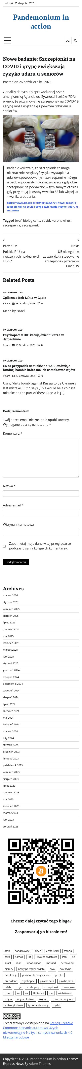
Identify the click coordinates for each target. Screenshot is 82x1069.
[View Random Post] (67, 40)
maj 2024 (8, 717)
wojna (8, 999)
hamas (19, 957)
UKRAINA (38, 993)
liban (18, 963)
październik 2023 (13, 765)
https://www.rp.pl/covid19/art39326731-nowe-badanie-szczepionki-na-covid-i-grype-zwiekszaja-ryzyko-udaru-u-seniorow (43, 206)
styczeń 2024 (10, 745)
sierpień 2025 (11, 615)
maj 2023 (8, 799)
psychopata (47, 981)
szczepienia (11, 225)
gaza (7, 957)
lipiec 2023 (9, 785)
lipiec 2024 (9, 704)
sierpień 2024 (11, 697)
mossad (51, 963)
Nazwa (9, 486)
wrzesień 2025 (11, 609)
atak (7, 951)
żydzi (57, 1005)
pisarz (6, 303)
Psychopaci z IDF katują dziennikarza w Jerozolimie (33, 337)
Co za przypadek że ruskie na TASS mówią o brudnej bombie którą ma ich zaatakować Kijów (39, 368)
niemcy (9, 969)
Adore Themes (40, 1063)
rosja (18, 987)
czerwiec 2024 (11, 711)
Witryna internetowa (18, 524)
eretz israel (52, 951)
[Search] (75, 40)
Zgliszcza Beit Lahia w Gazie (24, 297)
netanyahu (67, 963)
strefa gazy (32, 987)
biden (37, 951)
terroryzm (69, 987)
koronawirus (61, 220)
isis (73, 957)
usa (51, 993)
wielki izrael (64, 993)
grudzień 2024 (11, 670)
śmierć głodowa (14, 1005)
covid (46, 220)
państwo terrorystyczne (36, 975)
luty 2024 (8, 738)
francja (68, 951)
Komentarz (12, 433)
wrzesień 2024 (11, 690)
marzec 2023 (10, 813)
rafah (8, 987)
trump (8, 993)
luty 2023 (8, 819)
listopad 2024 (11, 677)
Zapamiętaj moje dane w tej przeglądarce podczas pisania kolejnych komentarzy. (40, 545)
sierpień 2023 (11, 779)
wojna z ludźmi (25, 999)
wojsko (43, 999)
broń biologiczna (27, 220)
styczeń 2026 (10, 602)
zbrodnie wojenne (63, 999)
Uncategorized (13, 292)
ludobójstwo (33, 963)
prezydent (11, 981)
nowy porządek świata (31, 969)
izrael (8, 963)
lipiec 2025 (9, 622)
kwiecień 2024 (11, 724)
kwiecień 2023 (11, 806)
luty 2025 (8, 656)
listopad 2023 (11, 758)
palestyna (65, 969)
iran (64, 957)
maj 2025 (8, 636)
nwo (52, 969)
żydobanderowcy (38, 1005)
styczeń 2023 (10, 826)
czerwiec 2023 (11, 792)
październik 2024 (13, 684)
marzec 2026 (10, 595)
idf (29, 957)
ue (18, 993)
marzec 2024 (10, 731)
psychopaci (28, 981)
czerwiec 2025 (11, 629)
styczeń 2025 (10, 663)
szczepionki (30, 225)
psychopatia (66, 981)
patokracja (11, 975)
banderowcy (22, 951)
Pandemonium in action (41, 21)
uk (26, 993)
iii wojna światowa (46, 957)
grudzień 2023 (11, 752)
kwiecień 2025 (11, 643)
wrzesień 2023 (11, 772)
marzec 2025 (10, 649)
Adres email (13, 505)
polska (59, 975)
